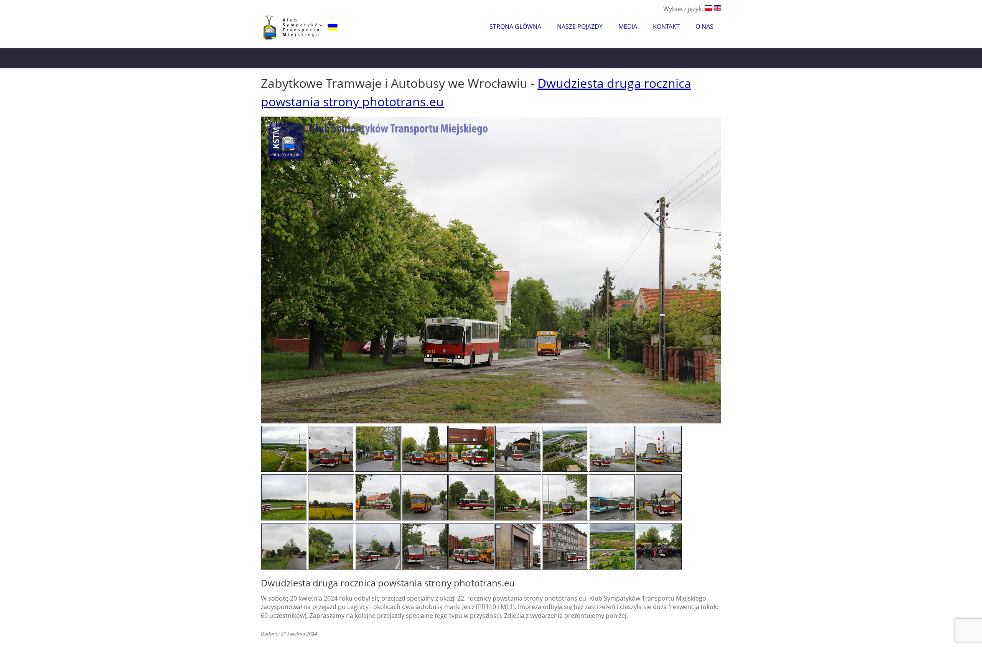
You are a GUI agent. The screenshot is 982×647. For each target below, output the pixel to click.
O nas (704, 26)
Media (627, 26)
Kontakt (666, 26)
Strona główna (515, 26)
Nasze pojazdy (580, 26)
